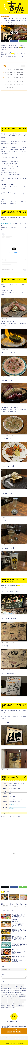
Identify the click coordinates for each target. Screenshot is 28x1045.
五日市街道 (15, 996)
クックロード (4, 986)
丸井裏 (4, 996)
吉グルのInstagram (5, 223)
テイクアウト (23, 988)
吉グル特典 (18, 998)
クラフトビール (12, 986)
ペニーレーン (18, 992)
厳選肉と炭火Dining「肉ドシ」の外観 (14, 81)
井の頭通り (4, 998)
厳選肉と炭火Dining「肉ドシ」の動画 (14, 72)
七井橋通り (11, 994)
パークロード (18, 990)
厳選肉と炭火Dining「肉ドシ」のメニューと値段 (14, 78)
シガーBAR (4, 988)
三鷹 (17, 994)
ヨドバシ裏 (4, 994)
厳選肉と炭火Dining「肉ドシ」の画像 (14, 74)
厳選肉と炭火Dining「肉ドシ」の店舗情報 (14, 84)
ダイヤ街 (17, 988)
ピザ (24, 990)
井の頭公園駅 (22, 996)
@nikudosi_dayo (14, 804)
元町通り (11, 998)
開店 (14, 1005)
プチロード (4, 992)
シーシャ (11, 988)
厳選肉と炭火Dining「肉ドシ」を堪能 (14, 69)
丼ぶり (9, 996)
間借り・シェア (5, 1007)
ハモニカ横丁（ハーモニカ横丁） (7, 990)
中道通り (23, 994)
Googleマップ (10, 87)
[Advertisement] (14, 109)
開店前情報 (20, 1005)
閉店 (9, 1005)
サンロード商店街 (20, 986)
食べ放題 (12, 1007)
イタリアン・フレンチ (5, 16)
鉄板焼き (4, 1005)
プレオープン (11, 992)
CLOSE (23, 65)
